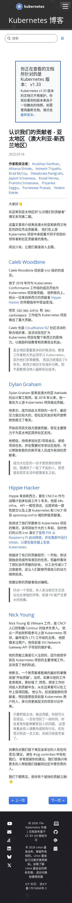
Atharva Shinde (20, 168)
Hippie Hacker (24, 487)
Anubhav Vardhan (45, 164)
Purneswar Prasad (36, 188)
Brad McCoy (18, 173)
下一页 (58, 800)
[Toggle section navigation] (62, 38)
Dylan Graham (25, 384)
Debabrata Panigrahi (46, 173)
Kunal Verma (48, 178)
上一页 (18, 800)
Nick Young (21, 614)
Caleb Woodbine (27, 262)
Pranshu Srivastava (23, 183)
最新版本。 (29, 115)
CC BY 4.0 (31, 836)
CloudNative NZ (37, 328)
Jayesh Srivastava (22, 178)
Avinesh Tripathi (48, 168)
